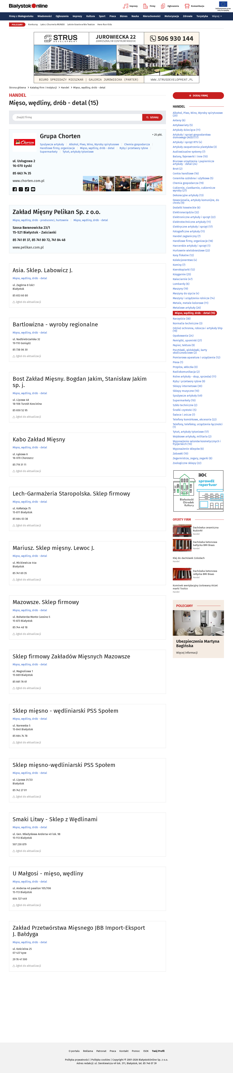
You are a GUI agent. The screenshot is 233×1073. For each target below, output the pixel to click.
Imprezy (133, 6)
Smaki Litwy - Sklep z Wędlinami (55, 819)
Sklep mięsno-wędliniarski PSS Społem (64, 765)
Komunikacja (197, 6)
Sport (102, 16)
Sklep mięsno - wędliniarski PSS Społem (65, 711)
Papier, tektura (182, 345)
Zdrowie (187, 16)
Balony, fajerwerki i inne (187, 156)
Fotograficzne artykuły (186, 231)
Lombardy (179, 283)
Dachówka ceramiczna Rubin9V (206, 529)
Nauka (135, 16)
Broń (176, 168)
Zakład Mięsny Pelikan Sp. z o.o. (56, 212)
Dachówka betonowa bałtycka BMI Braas (205, 544)
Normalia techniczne (186, 323)
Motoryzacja (172, 16)
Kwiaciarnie (180, 279)
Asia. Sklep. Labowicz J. (42, 270)
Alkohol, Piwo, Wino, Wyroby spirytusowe (94, 144)
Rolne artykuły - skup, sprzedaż (192, 376)
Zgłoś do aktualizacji (28, 302)
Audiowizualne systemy (187, 151)
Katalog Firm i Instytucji (43, 87)
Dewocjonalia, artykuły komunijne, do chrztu (196, 201)
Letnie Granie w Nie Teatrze (81, 24)
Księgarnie (179, 274)
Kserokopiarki (181, 269)
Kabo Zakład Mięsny (39, 439)
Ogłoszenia (173, 6)
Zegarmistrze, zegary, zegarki (190, 458)
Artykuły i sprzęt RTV (185, 142)
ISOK (146, 1051)
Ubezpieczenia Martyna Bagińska (197, 643)
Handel (65, 87)
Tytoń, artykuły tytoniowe (78, 151)
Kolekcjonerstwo (183, 260)
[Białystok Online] (28, 6)
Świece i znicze (182, 414)
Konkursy (33, 24)
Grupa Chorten (60, 136)
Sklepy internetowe (185, 386)
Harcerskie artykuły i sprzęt (190, 245)
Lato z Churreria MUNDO (52, 24)
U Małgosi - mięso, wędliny (48, 873)
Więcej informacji (187, 652)
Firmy (152, 6)
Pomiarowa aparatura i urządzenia (194, 357)
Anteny (177, 120)
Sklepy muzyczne (183, 390)
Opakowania (180, 335)
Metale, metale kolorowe (188, 303)
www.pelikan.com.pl (28, 247)
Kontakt (123, 1051)
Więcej (215, 16)
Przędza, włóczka (183, 367)
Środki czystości (183, 410)
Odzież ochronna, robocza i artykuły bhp (198, 328)
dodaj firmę (200, 95)
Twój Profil (158, 1051)
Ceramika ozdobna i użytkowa (191, 178)
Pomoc (136, 1051)
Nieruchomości (151, 16)
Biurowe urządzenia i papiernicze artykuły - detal (193, 163)
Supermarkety (48, 151)
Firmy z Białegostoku (21, 16)
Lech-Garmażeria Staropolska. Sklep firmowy (71, 493)
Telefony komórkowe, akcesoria (192, 419)
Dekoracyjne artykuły (186, 195)
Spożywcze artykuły (52, 144)
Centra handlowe (183, 173)
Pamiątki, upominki (185, 340)
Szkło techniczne (183, 405)
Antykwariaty (181, 125)
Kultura (90, 16)
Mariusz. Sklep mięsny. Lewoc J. (53, 548)
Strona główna (17, 87)
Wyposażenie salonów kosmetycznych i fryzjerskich (197, 443)
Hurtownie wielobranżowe (189, 250)
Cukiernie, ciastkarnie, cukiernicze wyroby (194, 189)
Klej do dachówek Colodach (189, 558)
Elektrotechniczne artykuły (189, 221)
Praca (113, 16)
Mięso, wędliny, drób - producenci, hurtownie (40, 220)
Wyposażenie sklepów (186, 448)
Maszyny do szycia (184, 293)
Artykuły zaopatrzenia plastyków (193, 147)
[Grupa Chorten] (25, 142)
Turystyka (202, 16)
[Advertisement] (116, 1009)
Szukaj (154, 117)
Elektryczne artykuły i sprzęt (190, 226)
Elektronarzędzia (183, 212)
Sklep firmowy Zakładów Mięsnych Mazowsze (71, 656)
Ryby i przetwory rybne (134, 148)
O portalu (74, 1051)
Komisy (177, 264)
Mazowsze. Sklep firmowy (46, 602)
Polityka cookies (100, 1059)
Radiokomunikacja (184, 371)
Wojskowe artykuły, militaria (190, 436)
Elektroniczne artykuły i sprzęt (191, 217)
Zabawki (178, 453)
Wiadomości (45, 16)
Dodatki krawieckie (184, 207)
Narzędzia (179, 318)
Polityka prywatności (77, 1059)
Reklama (88, 1051)
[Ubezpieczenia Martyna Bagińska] (198, 623)
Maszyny (178, 288)
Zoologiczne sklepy (184, 463)
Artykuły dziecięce (184, 130)
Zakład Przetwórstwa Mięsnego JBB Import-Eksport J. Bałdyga (79, 931)
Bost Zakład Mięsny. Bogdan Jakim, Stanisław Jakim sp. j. (80, 382)
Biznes (123, 16)
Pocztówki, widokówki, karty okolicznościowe (190, 351)
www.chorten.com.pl (28, 181)
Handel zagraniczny (185, 236)
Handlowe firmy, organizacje (57, 148)
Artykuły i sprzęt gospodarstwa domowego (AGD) (192, 136)
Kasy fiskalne (181, 255)
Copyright (117, 1059)
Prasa (176, 362)
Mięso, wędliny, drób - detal (89, 87)
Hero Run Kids (104, 24)
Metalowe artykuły (184, 307)
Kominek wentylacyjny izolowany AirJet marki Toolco (195, 587)
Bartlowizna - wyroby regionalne (55, 324)
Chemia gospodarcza (137, 144)
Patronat (101, 1051)
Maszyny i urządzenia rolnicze (191, 298)
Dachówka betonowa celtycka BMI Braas (205, 572)
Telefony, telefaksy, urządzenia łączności (198, 424)
